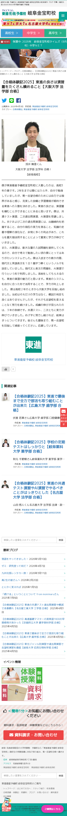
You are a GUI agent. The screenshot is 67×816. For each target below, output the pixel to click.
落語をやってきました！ (15, 559)
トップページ (6, 71)
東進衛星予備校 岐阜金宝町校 (36, 109)
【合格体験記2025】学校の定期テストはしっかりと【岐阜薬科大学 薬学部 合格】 (39, 446)
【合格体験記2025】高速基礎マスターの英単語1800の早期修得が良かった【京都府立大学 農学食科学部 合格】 (33, 620)
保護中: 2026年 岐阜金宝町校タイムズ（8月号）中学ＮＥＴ (35, 43)
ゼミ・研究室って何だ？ (15, 566)
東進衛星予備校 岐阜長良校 (43, 767)
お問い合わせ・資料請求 (47, 792)
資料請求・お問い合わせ (35, 735)
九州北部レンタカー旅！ (15, 573)
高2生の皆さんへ (11, 580)
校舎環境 (50, 788)
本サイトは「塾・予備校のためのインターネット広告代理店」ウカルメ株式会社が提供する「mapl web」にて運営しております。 (33, 812)
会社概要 (7, 796)
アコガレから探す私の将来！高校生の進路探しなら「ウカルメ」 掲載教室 (33, 807)
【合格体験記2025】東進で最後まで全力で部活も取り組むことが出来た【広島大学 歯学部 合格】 (39, 403)
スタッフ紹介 (39, 788)
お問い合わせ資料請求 (63, 420)
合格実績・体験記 (11, 792)
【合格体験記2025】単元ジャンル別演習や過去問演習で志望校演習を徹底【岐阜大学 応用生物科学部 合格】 (33, 645)
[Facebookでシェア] (19, 101)
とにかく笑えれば (11, 587)
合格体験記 (27, 71)
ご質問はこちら (52, 808)
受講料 (24, 792)
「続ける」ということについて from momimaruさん (30, 594)
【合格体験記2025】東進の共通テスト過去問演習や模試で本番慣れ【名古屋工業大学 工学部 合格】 (33, 606)
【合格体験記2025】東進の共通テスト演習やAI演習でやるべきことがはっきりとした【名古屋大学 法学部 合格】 (39, 490)
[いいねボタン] (6, 369)
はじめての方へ (24, 788)
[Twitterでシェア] (5, 101)
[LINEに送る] (12, 101)
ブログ (17, 71)
